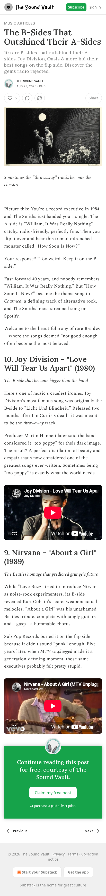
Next (89, 831)
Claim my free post (53, 793)
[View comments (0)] (27, 98)
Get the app (78, 872)
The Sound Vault (29, 81)
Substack (27, 885)
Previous (20, 831)
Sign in (95, 7)
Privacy (58, 854)
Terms (73, 854)
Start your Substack (39, 872)
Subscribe (76, 7)
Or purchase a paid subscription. (53, 806)
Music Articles (19, 23)
